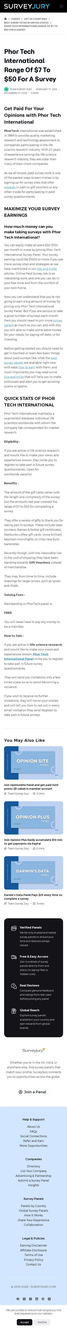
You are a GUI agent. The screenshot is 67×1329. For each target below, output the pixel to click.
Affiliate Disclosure (33, 1250)
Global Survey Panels (33, 1210)
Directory (33, 1166)
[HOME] (5, 19)
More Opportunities (34, 1145)
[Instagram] (30, 1299)
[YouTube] (49, 1299)
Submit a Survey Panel (33, 1180)
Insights (33, 1185)
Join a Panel (35, 1092)
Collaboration (33, 1225)
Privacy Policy (33, 1260)
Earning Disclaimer (33, 1245)
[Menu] (61, 6)
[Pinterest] (43, 1299)
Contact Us (33, 1264)
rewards (10, 187)
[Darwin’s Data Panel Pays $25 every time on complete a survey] (33, 873)
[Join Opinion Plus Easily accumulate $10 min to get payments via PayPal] (33, 818)
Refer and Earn (33, 1141)
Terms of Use (33, 1255)
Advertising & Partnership (33, 1176)
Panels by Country (33, 1206)
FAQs (33, 1131)
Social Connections (33, 1136)
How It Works (33, 1215)
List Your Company (34, 1171)
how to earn (26, 367)
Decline (42, 1322)
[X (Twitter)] (24, 1299)
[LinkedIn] (36, 1299)
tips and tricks (47, 269)
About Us (33, 1126)
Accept (24, 1322)
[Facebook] (18, 1299)
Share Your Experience (33, 1220)
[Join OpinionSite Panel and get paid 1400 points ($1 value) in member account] (33, 763)
